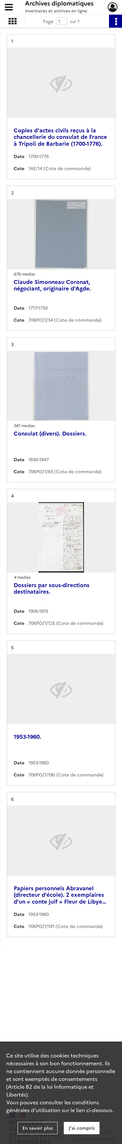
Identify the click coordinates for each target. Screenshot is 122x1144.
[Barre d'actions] (115, 21)
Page (48, 21)
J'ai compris (82, 1127)
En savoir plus (37, 1127)
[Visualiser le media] (61, 234)
